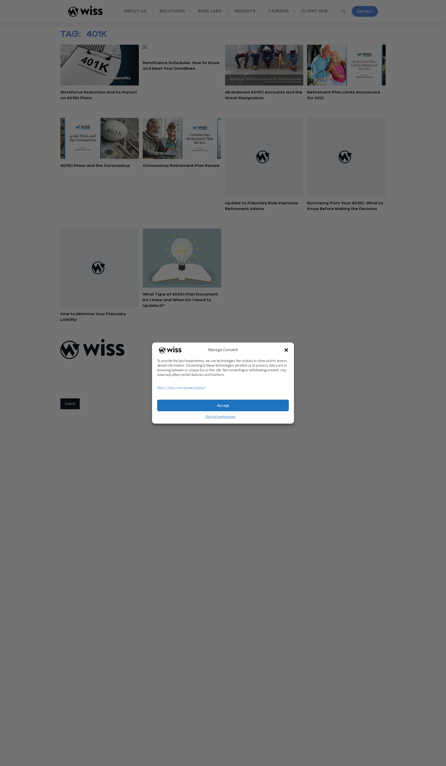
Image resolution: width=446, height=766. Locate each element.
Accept (223, 405)
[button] (286, 350)
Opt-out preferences (220, 416)
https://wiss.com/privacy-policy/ (181, 388)
